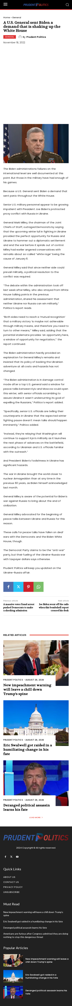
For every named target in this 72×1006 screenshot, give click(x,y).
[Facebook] (8, 587)
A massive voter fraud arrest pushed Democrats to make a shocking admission (18, 607)
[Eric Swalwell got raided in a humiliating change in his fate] (36, 723)
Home (6, 17)
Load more (35, 817)
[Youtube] (17, 857)
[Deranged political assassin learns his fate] (36, 783)
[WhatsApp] (38, 587)
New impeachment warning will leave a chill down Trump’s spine (27, 689)
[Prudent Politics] (20, 37)
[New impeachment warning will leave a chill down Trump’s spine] (36, 663)
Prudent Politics (36, 37)
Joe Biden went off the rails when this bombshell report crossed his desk (54, 607)
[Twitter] (18, 587)
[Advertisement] (36, 85)
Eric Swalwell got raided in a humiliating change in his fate (27, 749)
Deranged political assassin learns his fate (26, 807)
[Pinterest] (28, 587)
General (16, 17)
